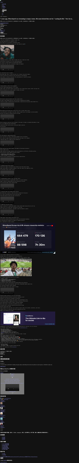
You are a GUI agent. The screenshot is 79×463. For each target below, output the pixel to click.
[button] (12, 383)
